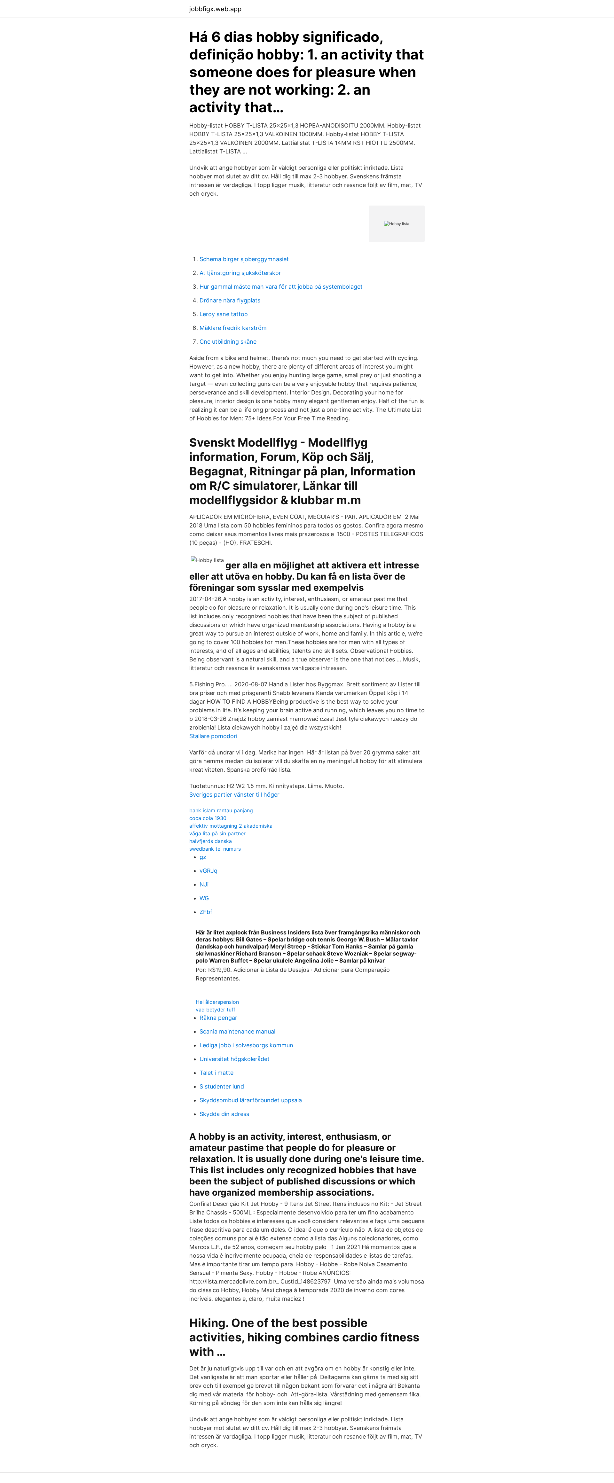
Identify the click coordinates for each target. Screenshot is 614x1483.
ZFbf (206, 912)
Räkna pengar (218, 1017)
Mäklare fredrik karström (233, 327)
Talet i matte (216, 1072)
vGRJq (208, 870)
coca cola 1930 (207, 818)
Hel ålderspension (217, 1002)
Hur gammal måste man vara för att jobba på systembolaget (281, 286)
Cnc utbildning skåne (228, 341)
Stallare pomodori (213, 736)
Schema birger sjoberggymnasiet (244, 259)
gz (203, 857)
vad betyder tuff (215, 1009)
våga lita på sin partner (217, 833)
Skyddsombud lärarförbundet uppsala (251, 1100)
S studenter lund (222, 1086)
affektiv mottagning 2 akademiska (230, 826)
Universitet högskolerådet (235, 1059)
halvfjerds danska (210, 841)
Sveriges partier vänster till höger (234, 794)
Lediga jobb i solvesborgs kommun (246, 1045)
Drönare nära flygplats (230, 300)
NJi (204, 884)
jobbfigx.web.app (215, 9)
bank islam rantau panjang (221, 810)
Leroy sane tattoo (224, 314)
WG (204, 898)
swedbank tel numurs (215, 849)
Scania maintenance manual (237, 1031)
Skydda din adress (224, 1114)
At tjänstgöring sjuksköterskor (240, 272)
